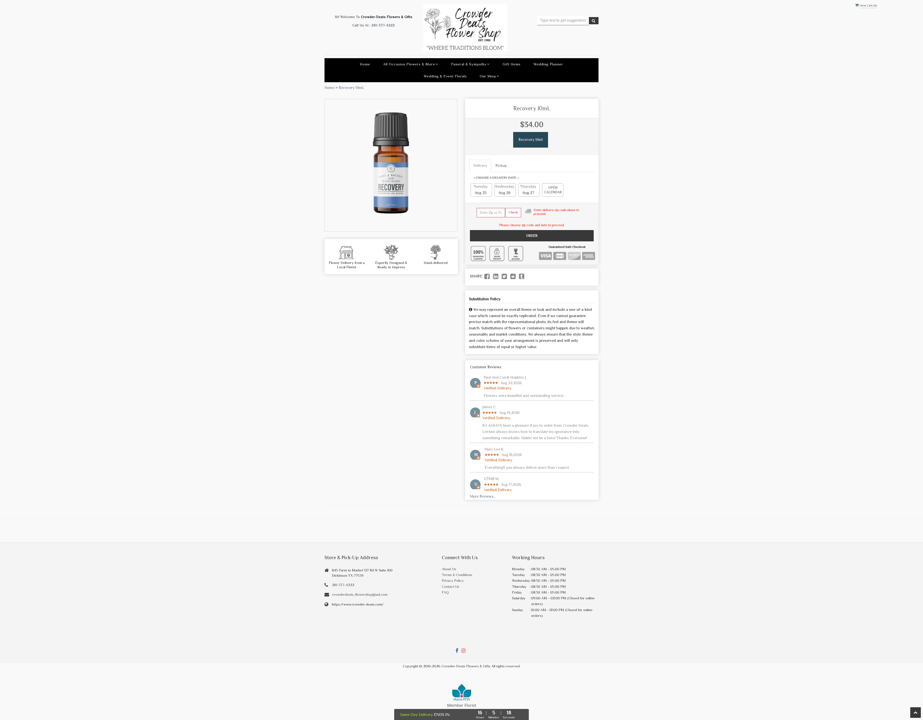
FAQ (445, 592)
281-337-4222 (383, 25)
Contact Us (450, 586)
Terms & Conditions (457, 575)
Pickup (501, 165)
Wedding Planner (548, 64)
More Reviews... (483, 496)
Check (513, 212)
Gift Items (512, 64)
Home (365, 64)
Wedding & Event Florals (445, 76)
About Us (449, 569)
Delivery (480, 165)
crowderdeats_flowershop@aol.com (359, 594)
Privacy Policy (453, 580)
